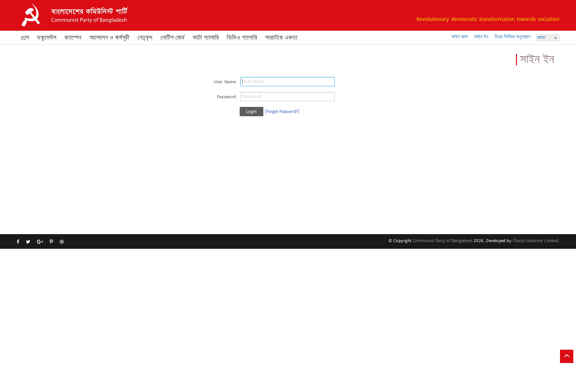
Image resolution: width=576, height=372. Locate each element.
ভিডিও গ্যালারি (242, 37)
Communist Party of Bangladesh (442, 240)
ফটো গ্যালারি (206, 37)
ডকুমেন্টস (46, 37)
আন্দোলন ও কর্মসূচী (109, 37)
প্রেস (25, 37)
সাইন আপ (459, 37)
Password (226, 97)
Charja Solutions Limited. (536, 240)
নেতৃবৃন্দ (144, 37)
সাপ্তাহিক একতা (281, 37)
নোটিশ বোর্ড (172, 37)
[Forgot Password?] (282, 111)
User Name (225, 82)
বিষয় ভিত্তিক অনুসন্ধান (512, 37)
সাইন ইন (481, 37)
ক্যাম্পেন (72, 37)
